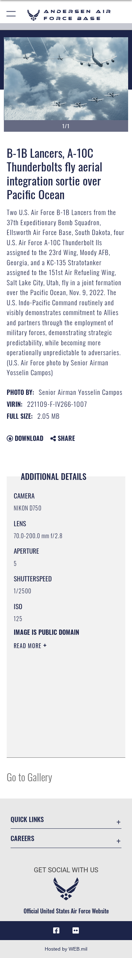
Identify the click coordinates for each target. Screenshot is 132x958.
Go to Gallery (29, 776)
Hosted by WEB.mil (66, 949)
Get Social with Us (66, 870)
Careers (22, 838)
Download (28, 438)
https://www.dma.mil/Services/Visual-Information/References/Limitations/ (56, 734)
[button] (11, 15)
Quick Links (27, 819)
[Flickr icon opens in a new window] (75, 930)
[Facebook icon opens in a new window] (56, 930)
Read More (28, 645)
